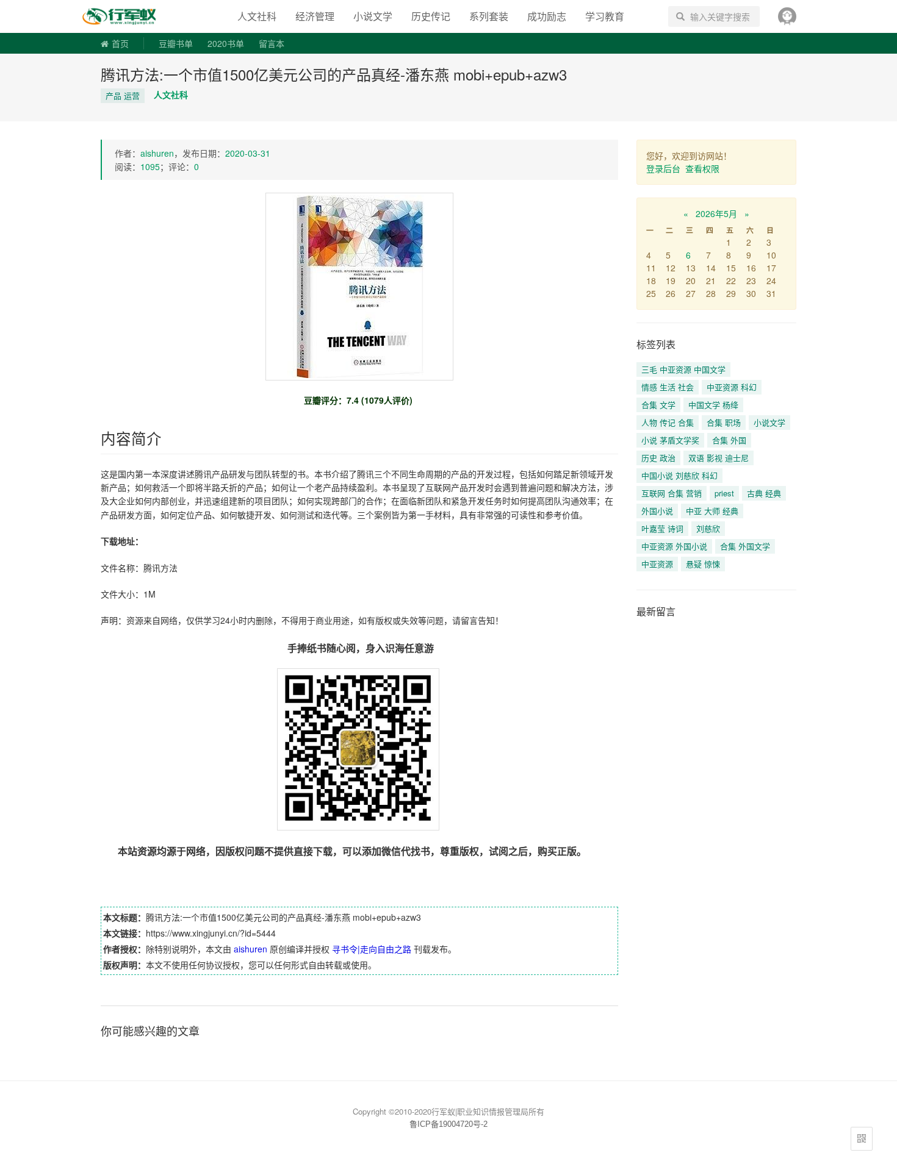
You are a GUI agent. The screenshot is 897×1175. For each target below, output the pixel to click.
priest (724, 493)
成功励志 (546, 16)
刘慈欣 (708, 528)
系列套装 (488, 16)
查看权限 (702, 168)
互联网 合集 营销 (671, 493)
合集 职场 (724, 422)
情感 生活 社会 (667, 387)
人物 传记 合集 (667, 422)
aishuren (157, 153)
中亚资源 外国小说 (674, 546)
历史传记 (430, 16)
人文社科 (256, 16)
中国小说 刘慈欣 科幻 (679, 475)
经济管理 (314, 16)
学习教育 (604, 16)
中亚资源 (657, 564)
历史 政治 (658, 457)
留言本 (271, 43)
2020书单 (225, 43)
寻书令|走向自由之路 (127, 16)
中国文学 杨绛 (713, 404)
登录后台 (663, 168)
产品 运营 (123, 95)
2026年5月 (716, 213)
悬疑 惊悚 (703, 564)
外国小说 (657, 510)
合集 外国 (729, 440)
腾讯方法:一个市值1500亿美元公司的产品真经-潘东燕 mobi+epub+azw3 (334, 74)
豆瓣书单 (176, 43)
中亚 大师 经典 (712, 510)
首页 (120, 43)
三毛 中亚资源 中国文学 (683, 369)
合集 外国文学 (745, 546)
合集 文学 (658, 404)
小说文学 (372, 16)
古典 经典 (764, 493)
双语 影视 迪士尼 (718, 457)
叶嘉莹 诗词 (662, 528)
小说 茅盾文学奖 (670, 440)
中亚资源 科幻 (732, 387)
